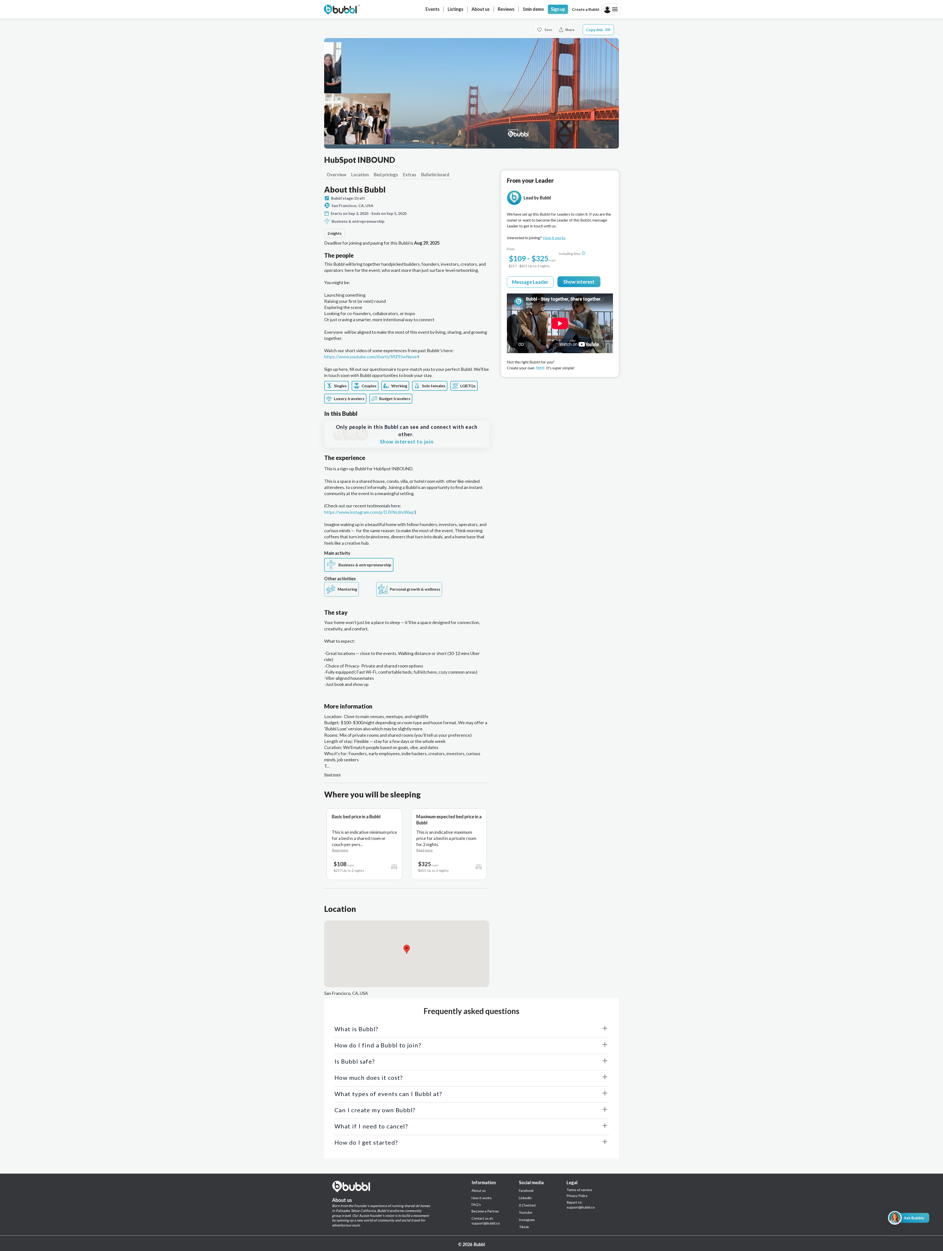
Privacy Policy (577, 1195)
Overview (336, 174)
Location (360, 174)
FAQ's (476, 1204)
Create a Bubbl (585, 9)
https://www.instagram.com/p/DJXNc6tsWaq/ (369, 512)
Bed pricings (386, 174)
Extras (409, 174)
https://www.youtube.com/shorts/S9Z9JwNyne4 (371, 356)
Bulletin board (435, 174)
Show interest (579, 282)
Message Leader (530, 282)
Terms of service (579, 1190)
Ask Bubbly (914, 1217)
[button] (406, 949)
